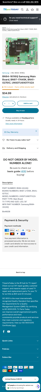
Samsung (5, 73)
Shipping (5, 97)
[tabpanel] (20, 200)
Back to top (20, 272)
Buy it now (20, 111)
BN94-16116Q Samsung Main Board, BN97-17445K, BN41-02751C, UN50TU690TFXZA (19, 29)
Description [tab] (7, 182)
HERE (23, 171)
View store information (13, 124)
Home (4, 27)
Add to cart (28, 103)
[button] (32, 9)
